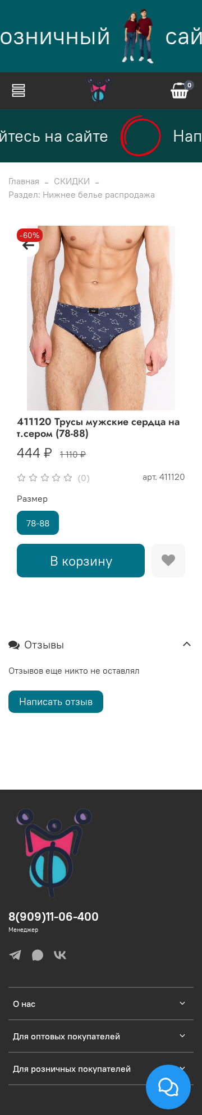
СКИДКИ (72, 180)
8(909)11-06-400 (53, 916)
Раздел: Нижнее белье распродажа (81, 194)
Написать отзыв (56, 701)
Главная (23, 180)
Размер (32, 498)
